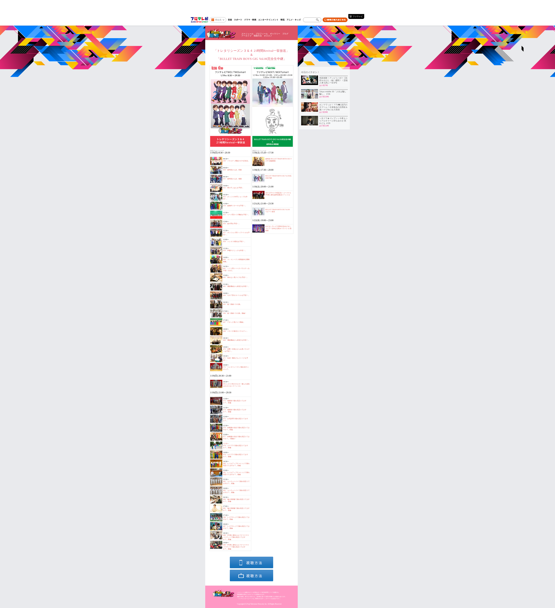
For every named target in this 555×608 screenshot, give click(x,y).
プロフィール (262, 34)
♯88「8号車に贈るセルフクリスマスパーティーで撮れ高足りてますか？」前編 (236, 537)
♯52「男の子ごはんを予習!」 (233, 188)
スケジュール (247, 34)
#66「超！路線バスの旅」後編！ (234, 313)
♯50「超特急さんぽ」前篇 (232, 170)
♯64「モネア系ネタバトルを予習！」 (236, 295)
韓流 (283, 20)
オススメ (268, 36)
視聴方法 (258, 36)
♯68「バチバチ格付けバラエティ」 (235, 331)
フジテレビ (358, 16)
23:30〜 (226, 443)
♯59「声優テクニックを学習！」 (234, 250)
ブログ (285, 34)
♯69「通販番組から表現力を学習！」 (236, 340)
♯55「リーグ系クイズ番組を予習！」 (236, 214)
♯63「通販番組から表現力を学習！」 (236, 286)
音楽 (230, 20)
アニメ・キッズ (294, 20)
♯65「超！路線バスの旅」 (232, 304)
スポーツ (238, 20)
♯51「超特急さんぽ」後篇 (232, 179)
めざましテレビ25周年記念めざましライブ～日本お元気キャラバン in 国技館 (278, 228)
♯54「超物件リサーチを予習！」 (234, 205)
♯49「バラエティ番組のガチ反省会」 (236, 161)
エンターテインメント (268, 20)
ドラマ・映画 (250, 20)
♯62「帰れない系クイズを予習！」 (235, 277)
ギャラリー (275, 34)
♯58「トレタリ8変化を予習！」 (234, 241)
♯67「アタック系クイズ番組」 (234, 322)
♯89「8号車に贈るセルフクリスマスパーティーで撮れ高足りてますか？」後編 (236, 547)
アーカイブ (246, 36)
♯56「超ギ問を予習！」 (231, 223)
